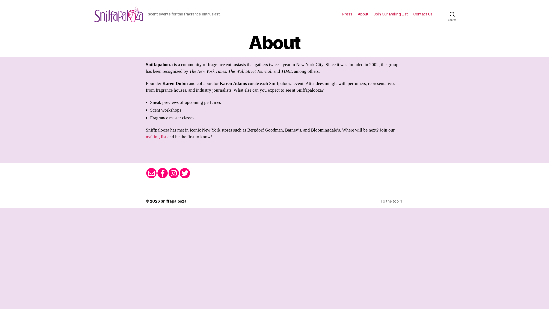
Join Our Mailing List (391, 14)
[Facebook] (162, 173)
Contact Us (423, 14)
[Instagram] (174, 173)
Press (347, 14)
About (363, 14)
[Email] (151, 173)
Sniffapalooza (174, 201)
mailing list (156, 137)
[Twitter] (185, 173)
